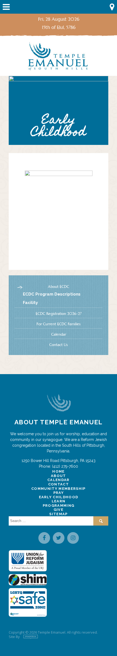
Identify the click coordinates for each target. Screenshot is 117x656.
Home (58, 471)
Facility (30, 302)
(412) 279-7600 (65, 466)
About (58, 476)
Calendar (58, 334)
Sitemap (58, 514)
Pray (58, 493)
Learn (59, 501)
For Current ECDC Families (58, 323)
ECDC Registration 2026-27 (59, 313)
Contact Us (58, 344)
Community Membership (58, 489)
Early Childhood (58, 497)
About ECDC (58, 286)
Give (58, 510)
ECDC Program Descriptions (52, 294)
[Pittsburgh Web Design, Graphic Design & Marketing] (30, 637)
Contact (58, 484)
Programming (59, 505)
